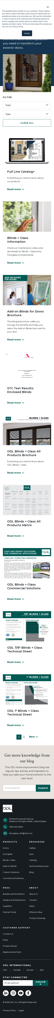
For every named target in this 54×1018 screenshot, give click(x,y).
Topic (8, 105)
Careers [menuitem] (33, 900)
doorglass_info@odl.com (20, 833)
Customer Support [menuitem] (17, 928)
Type (8, 114)
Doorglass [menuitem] (7, 854)
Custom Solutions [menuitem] (11, 872)
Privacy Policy (9, 1010)
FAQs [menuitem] (5, 940)
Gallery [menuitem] (32, 848)
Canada (16, 970)
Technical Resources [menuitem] (38, 866)
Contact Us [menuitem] (8, 934)
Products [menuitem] (10, 842)
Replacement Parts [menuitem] (12, 952)
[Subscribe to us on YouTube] (21, 993)
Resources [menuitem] (37, 842)
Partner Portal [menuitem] (9, 912)
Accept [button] (27, 33)
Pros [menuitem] (6, 888)
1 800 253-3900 (16, 827)
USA (5, 970)
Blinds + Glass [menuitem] (9, 860)
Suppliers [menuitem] (7, 906)
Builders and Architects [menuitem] (13, 894)
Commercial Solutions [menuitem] (13, 878)
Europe (30, 970)
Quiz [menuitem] (31, 854)
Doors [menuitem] (6, 848)
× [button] (47, 6)
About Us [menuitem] (33, 894)
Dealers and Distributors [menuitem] (14, 900)
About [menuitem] (33, 888)
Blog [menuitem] (31, 872)
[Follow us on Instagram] (13, 993)
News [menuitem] (31, 906)
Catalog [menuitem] (33, 860)
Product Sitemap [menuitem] (37, 918)
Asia (41, 970)
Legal (21, 1010)
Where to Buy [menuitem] (35, 912)
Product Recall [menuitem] (10, 946)
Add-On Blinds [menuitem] (9, 866)
